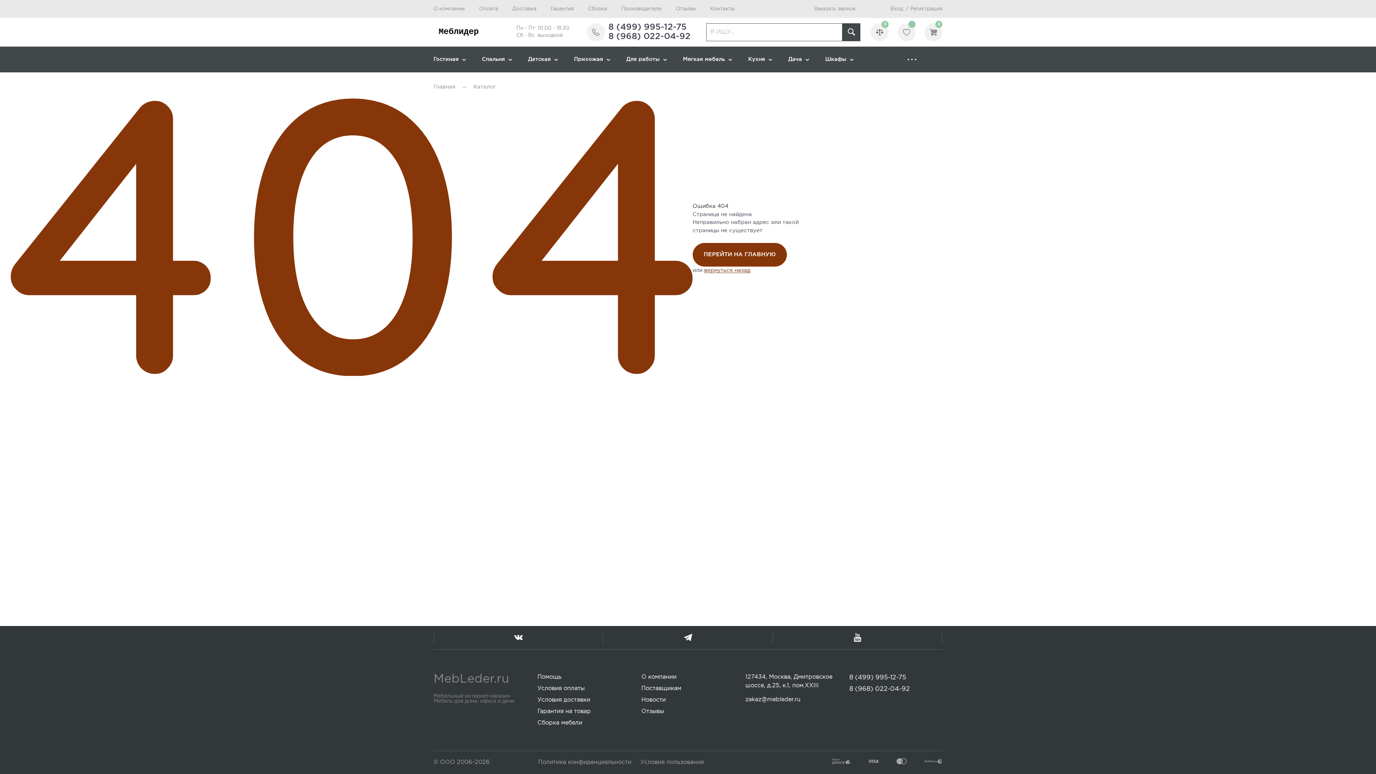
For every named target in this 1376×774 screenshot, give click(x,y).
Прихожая (588, 59)
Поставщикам (661, 688)
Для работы (643, 59)
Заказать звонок (835, 9)
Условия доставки (564, 700)
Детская (539, 59)
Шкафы (835, 59)
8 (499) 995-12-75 (647, 27)
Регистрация (926, 9)
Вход (896, 9)
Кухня (756, 59)
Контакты (722, 9)
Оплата (488, 9)
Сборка (597, 9)
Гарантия (562, 9)
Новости (653, 700)
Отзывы (686, 9)
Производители (641, 9)
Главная (444, 87)
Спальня (493, 59)
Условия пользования (672, 762)
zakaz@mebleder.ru (773, 699)
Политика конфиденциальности (584, 762)
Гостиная (446, 59)
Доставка (524, 9)
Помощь (550, 677)
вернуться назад (727, 270)
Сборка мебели (560, 723)
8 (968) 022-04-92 (649, 36)
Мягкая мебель (704, 59)
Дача (795, 59)
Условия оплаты (561, 688)
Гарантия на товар (564, 711)
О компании (449, 9)
